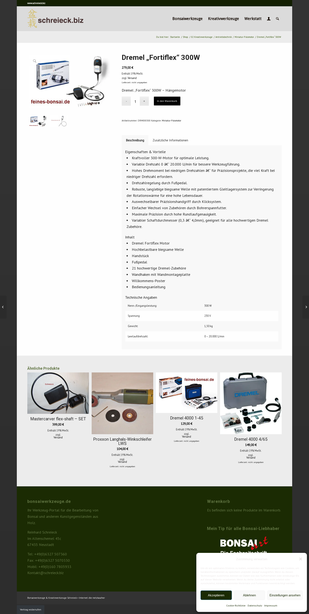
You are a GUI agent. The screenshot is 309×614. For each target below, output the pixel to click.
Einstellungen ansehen (284, 595)
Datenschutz (255, 605)
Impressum (270, 605)
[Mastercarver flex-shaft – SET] (305, 307)
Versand (132, 78)
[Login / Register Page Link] (268, 18)
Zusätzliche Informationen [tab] (170, 140)
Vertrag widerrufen (30, 609)
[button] (300, 559)
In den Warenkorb (167, 101)
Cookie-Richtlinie (236, 605)
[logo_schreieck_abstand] (62, 18)
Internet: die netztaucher (92, 597)
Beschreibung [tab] (135, 140)
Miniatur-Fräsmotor (171, 120)
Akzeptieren (216, 595)
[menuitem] (187, 18)
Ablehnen (249, 595)
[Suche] (277, 18)
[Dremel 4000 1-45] (3, 307)
